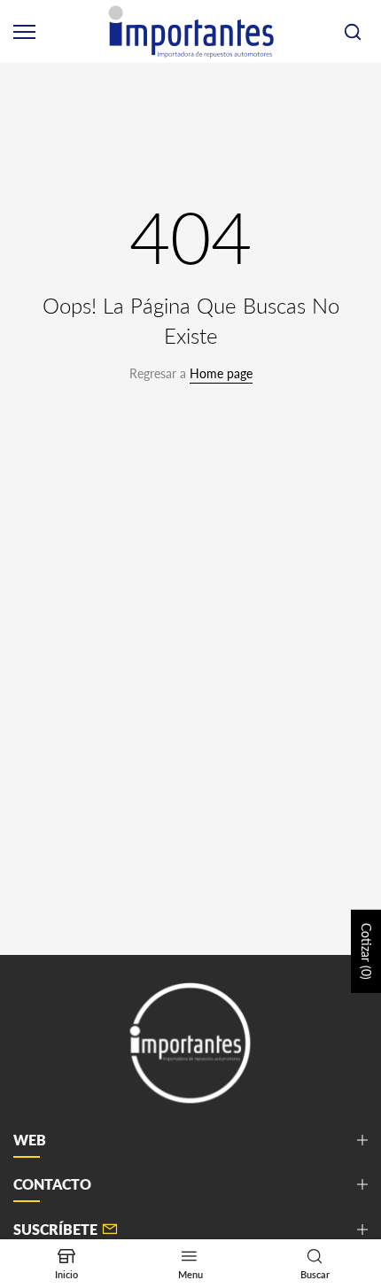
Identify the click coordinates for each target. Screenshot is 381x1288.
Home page (221, 373)
